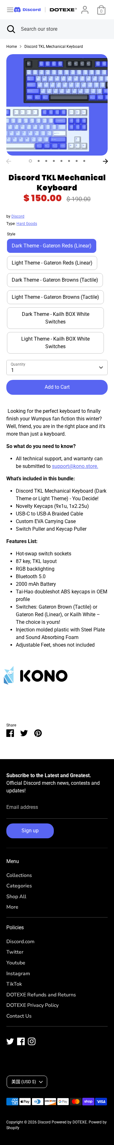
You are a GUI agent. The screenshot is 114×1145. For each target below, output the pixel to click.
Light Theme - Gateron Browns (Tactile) (55, 297)
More (12, 907)
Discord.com (20, 941)
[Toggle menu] (7, 9)
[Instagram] (31, 1041)
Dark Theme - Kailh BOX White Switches (55, 318)
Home (11, 46)
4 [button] (54, 161)
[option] (57, 105)
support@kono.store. (75, 466)
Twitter (14, 952)
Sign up (30, 831)
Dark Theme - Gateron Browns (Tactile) (55, 280)
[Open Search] (10, 29)
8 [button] (84, 161)
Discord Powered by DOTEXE (62, 1122)
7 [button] (77, 161)
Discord (17, 216)
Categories (19, 885)
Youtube (15, 962)
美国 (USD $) (23, 1081)
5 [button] (61, 161)
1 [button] (30, 161)
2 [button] (39, 161)
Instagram (18, 973)
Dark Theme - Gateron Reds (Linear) (52, 246)
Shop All (16, 896)
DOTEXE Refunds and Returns (41, 994)
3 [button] (46, 161)
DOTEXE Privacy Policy (32, 1005)
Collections (19, 875)
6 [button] (69, 161)
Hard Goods (26, 223)
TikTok (14, 984)
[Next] (105, 161)
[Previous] (9, 161)
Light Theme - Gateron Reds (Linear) (52, 263)
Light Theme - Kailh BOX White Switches (55, 342)
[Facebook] (21, 1041)
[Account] (85, 7)
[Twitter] (10, 1041)
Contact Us (19, 1016)
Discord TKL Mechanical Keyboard (53, 46)
